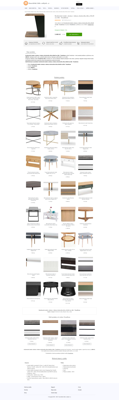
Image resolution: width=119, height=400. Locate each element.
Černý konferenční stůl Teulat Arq (33, 298)
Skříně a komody (90, 8)
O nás (79, 387)
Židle (39, 8)
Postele (50, 8)
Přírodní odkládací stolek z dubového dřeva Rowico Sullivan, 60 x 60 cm (68, 224)
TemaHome (72, 24)
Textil (44, 8)
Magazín (53, 387)
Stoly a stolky (80, 8)
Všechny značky (27, 387)
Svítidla (72, 8)
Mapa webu (53, 389)
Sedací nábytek (32, 8)
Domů (26, 8)
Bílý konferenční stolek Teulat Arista (86, 123)
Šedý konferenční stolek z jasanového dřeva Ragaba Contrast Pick (33, 199)
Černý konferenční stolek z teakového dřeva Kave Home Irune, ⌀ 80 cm (68, 299)
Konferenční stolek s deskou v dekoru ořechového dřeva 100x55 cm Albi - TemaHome (50, 339)
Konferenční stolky (42, 11)
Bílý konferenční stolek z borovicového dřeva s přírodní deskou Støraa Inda (68, 173)
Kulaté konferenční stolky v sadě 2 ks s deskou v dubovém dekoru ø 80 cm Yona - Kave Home (33, 98)
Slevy (25, 392)
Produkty (28, 11)
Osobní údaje (54, 392)
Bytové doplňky (65, 8)
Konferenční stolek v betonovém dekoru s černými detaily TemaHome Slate (68, 339)
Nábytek (32, 11)
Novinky (26, 389)
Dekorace (56, 8)
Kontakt (79, 389)
